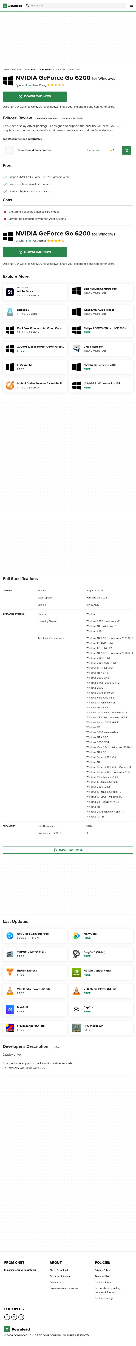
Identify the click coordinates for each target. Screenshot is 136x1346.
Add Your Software (60, 1276)
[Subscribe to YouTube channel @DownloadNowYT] (21, 1317)
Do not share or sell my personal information (108, 1290)
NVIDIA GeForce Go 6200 (65, 78)
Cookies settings (104, 1298)
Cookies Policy (103, 1282)
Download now (37, 96)
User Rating (39, 85)
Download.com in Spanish (64, 1288)
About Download (59, 1270)
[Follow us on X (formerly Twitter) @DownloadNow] (14, 1317)
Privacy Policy (102, 1270)
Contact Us (56, 1282)
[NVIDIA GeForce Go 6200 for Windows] (8, 81)
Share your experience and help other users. (87, 107)
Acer (58, 1047)
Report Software (71, 849)
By (20, 85)
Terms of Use (102, 1276)
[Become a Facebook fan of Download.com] (7, 1317)
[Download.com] (12, 6)
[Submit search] (27, 5)
